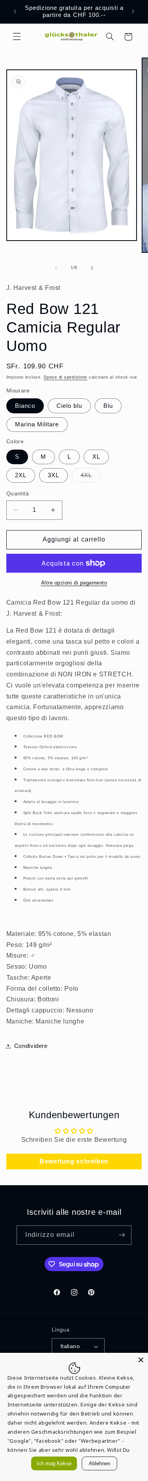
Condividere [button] (31, 1046)
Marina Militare (37, 424)
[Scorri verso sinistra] (56, 267)
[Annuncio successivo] (133, 11)
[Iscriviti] (122, 1235)
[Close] (141, 1360)
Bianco (25, 406)
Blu (108, 406)
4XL (91, 477)
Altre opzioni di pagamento (74, 583)
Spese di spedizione (65, 377)
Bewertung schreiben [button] (74, 1161)
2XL (20, 475)
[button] (16, 37)
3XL (53, 475)
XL (96, 457)
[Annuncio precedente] (15, 11)
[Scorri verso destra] (92, 267)
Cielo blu (69, 406)
